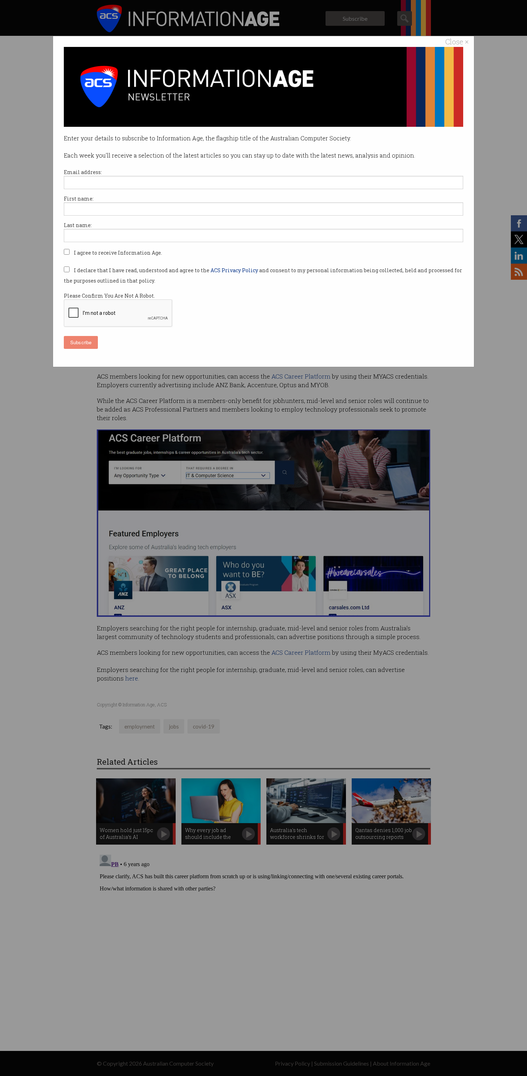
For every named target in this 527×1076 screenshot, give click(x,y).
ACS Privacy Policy (234, 270)
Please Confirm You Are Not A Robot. (109, 295)
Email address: (83, 172)
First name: (79, 198)
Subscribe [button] (80, 342)
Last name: (78, 225)
